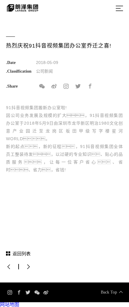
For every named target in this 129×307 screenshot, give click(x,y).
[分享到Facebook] (90, 86)
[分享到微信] (42, 86)
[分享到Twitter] (78, 86)
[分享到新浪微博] (54, 86)
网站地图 (9, 304)
